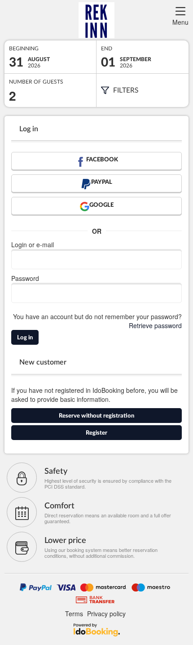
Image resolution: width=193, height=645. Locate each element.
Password (25, 278)
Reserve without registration (96, 416)
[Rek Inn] (96, 20)
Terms (74, 613)
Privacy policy (106, 613)
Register (96, 433)
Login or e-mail (32, 244)
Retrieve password (155, 325)
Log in (25, 338)
